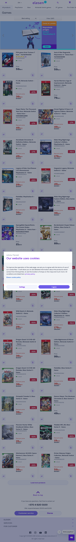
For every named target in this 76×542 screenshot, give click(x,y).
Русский (16, 255)
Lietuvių (9, 255)
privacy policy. (30, 274)
